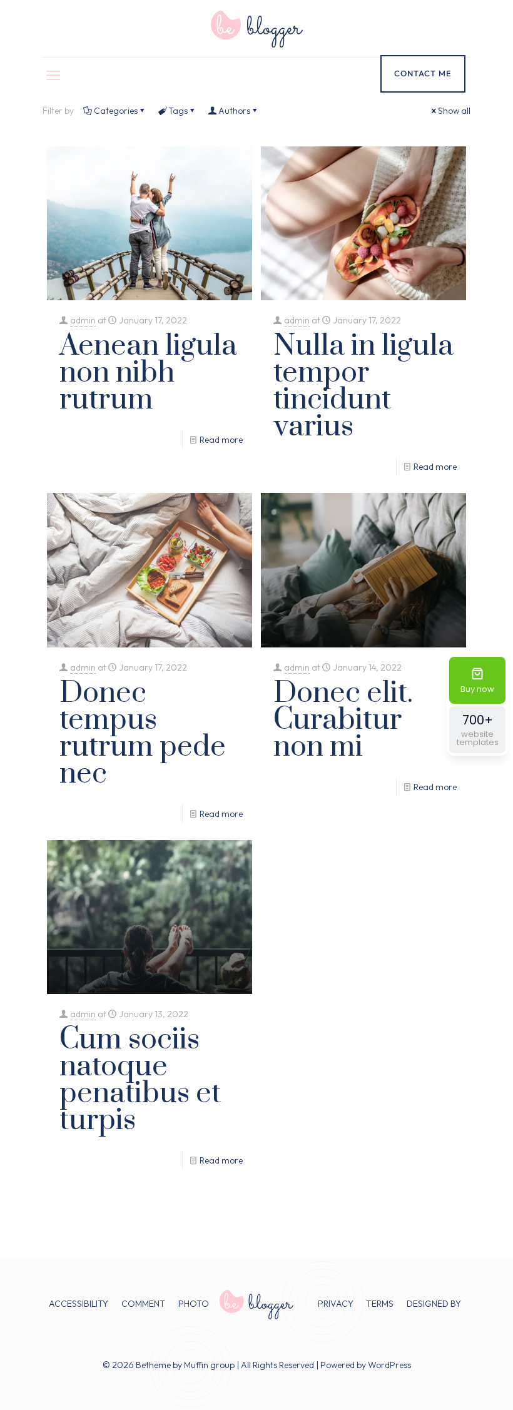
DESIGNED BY (434, 1303)
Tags (178, 110)
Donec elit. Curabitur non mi (343, 720)
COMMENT (143, 1303)
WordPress (389, 1365)
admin (83, 320)
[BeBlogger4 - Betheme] (257, 28)
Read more (221, 439)
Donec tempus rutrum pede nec (142, 734)
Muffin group (209, 1365)
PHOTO (193, 1303)
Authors (234, 110)
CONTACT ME (423, 73)
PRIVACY (335, 1303)
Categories (116, 110)
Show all (454, 110)
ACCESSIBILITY (78, 1303)
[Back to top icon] (453, 1384)
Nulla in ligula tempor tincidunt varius (363, 386)
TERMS (380, 1303)
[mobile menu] (53, 75)
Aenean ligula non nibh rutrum (148, 373)
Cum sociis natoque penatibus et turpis (140, 1080)
